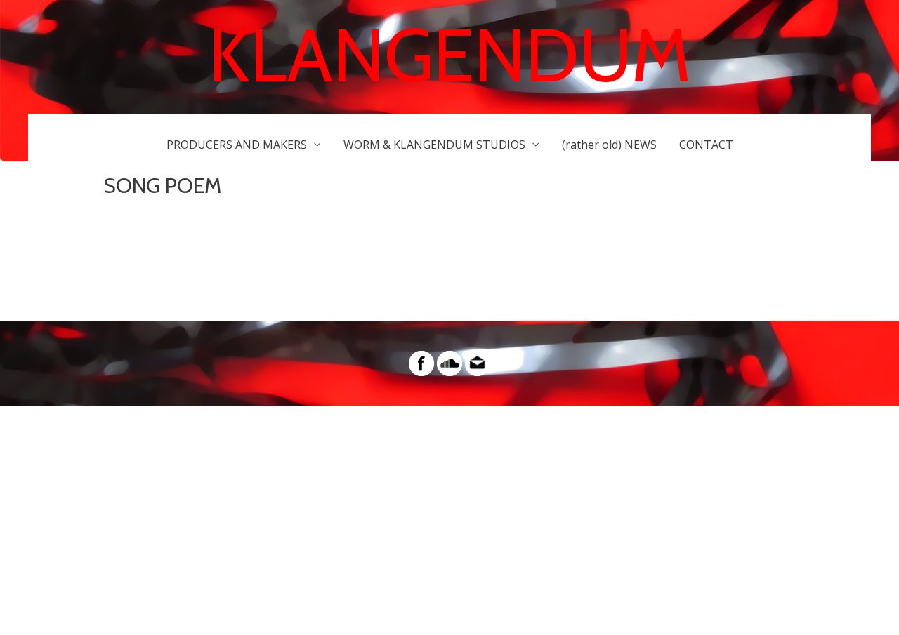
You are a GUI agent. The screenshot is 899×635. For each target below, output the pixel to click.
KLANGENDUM (450, 55)
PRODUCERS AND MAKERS (236, 144)
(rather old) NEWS (609, 144)
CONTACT (706, 144)
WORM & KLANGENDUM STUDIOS (434, 144)
